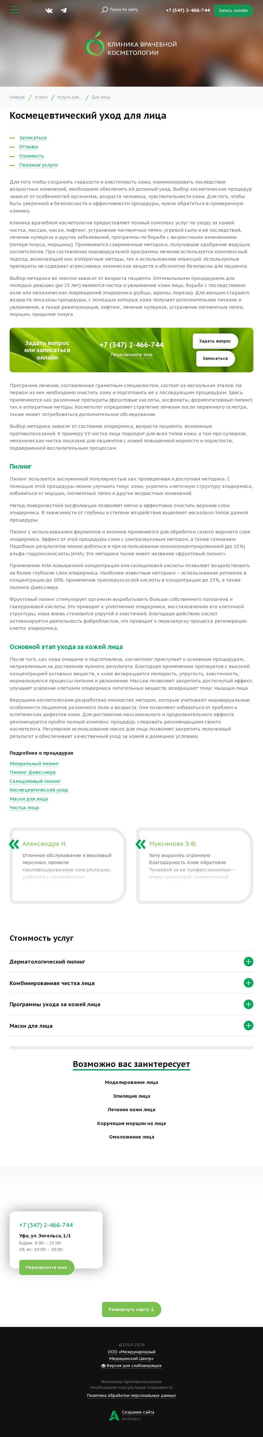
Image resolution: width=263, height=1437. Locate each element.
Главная (17, 97)
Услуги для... (69, 97)
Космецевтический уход (39, 790)
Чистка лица (24, 807)
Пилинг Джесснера (33, 772)
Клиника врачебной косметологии (142, 48)
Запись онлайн (233, 10)
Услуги (40, 97)
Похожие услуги (38, 165)
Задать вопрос (215, 341)
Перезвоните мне (131, 354)
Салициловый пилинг (35, 781)
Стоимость (31, 156)
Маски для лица (29, 799)
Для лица (100, 97)
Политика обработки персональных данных (131, 1395)
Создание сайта (138, 1412)
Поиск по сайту (124, 9)
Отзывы (28, 146)
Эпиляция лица (131, 1096)
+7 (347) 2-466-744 (188, 10)
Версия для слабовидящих (134, 1365)
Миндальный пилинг (34, 763)
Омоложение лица (131, 1137)
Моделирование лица (131, 1082)
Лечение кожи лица (131, 1109)
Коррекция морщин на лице (131, 1123)
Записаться (33, 137)
